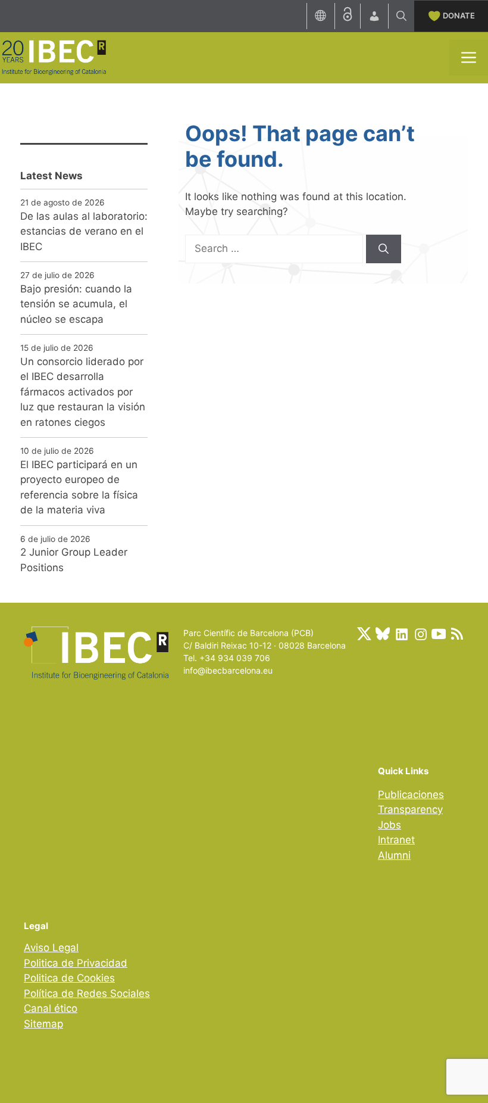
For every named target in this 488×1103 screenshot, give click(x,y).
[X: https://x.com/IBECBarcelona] (364, 634)
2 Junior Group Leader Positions (73, 560)
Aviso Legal (51, 948)
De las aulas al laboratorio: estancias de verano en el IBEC (84, 231)
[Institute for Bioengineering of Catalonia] (53, 57)
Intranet (396, 840)
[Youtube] (438, 634)
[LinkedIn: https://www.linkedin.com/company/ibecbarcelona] (401, 634)
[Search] (383, 249)
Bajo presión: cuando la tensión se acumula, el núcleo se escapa (76, 304)
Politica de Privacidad (75, 963)
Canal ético (50, 1008)
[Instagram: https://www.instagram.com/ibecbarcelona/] (420, 634)
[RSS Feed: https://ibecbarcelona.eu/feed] (457, 634)
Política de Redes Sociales (87, 993)
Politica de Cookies (69, 978)
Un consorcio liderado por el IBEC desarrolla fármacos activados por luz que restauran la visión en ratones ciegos (82, 392)
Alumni (394, 855)
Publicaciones (411, 794)
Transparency (410, 809)
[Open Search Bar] (401, 16)
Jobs (389, 825)
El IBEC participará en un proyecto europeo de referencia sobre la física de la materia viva (79, 487)
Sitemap (43, 1024)
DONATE (459, 15)
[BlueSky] (383, 634)
